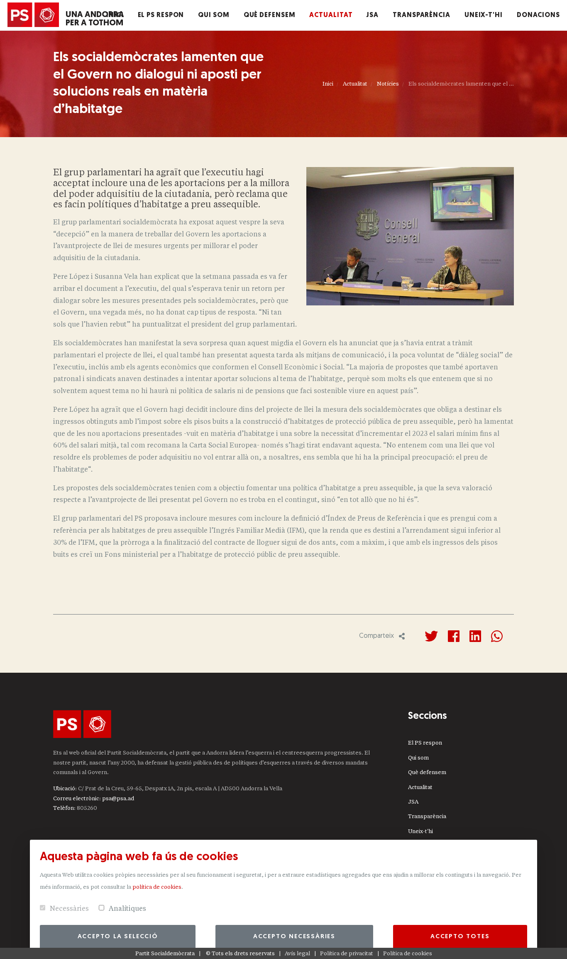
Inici (328, 84)
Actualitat (355, 84)
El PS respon (425, 743)
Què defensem (427, 772)
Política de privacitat (346, 953)
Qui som (418, 758)
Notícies (388, 84)
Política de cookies (407, 953)
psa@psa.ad (118, 798)
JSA (413, 802)
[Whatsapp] (497, 636)
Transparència (427, 816)
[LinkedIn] (475, 636)
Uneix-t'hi (420, 831)
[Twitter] (431, 636)
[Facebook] (453, 636)
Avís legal (297, 953)
